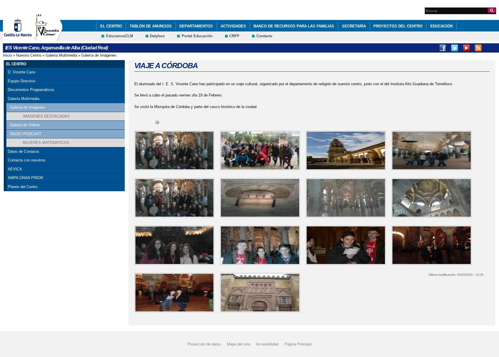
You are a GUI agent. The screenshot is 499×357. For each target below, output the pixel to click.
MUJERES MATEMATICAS (46, 142)
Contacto (264, 36)
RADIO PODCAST (25, 134)
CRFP (234, 36)
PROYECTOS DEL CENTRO (397, 26)
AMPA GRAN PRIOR (25, 178)
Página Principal (298, 344)
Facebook (442, 47)
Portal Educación (197, 36)
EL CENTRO (111, 26)
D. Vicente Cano (21, 72)
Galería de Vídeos (25, 125)
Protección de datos (204, 344)
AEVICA (15, 169)
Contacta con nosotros (27, 160)
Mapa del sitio (238, 344)
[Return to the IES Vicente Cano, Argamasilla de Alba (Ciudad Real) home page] (47, 38)
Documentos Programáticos (31, 90)
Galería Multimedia (61, 55)
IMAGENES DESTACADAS (46, 116)
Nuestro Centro (28, 55)
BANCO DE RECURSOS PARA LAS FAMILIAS (294, 26)
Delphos (157, 36)
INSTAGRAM (478, 47)
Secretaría (354, 26)
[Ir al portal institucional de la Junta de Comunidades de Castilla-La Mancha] (25, 38)
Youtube (466, 47)
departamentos (196, 26)
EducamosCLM (119, 36)
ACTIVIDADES (233, 26)
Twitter (454, 47)
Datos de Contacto (23, 151)
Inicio (7, 55)
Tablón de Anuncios (151, 26)
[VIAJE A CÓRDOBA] (173, 150)
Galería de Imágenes (98, 55)
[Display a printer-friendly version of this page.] (157, 122)
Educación (441, 26)
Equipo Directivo (21, 81)
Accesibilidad (267, 344)
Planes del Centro (23, 187)
